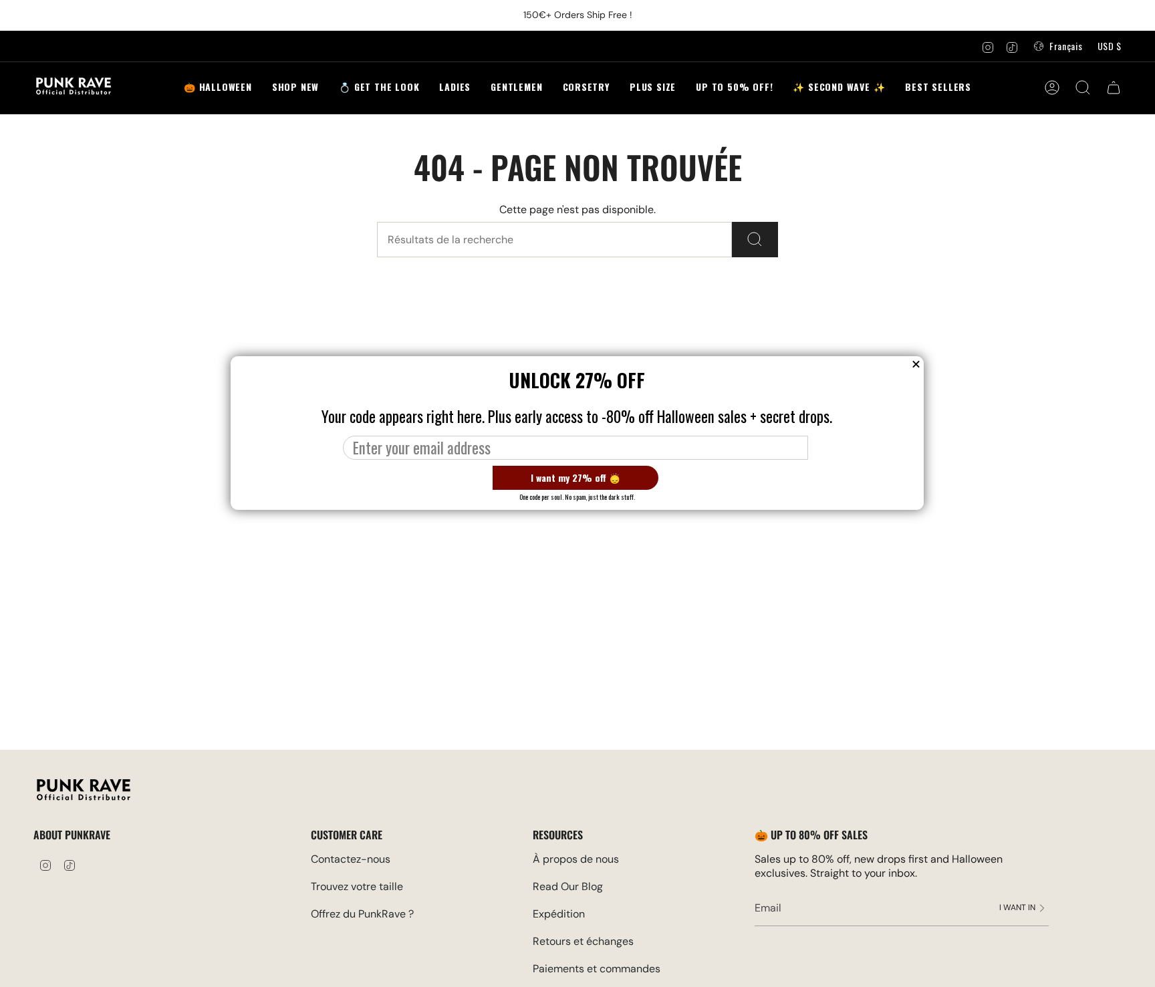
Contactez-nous (350, 859)
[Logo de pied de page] (83, 792)
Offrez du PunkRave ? (362, 914)
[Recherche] (755, 239)
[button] (379, 88)
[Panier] (1113, 87)
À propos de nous (576, 859)
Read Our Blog (568, 886)
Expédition (559, 914)
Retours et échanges (583, 941)
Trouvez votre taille (357, 886)
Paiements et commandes (596, 969)
